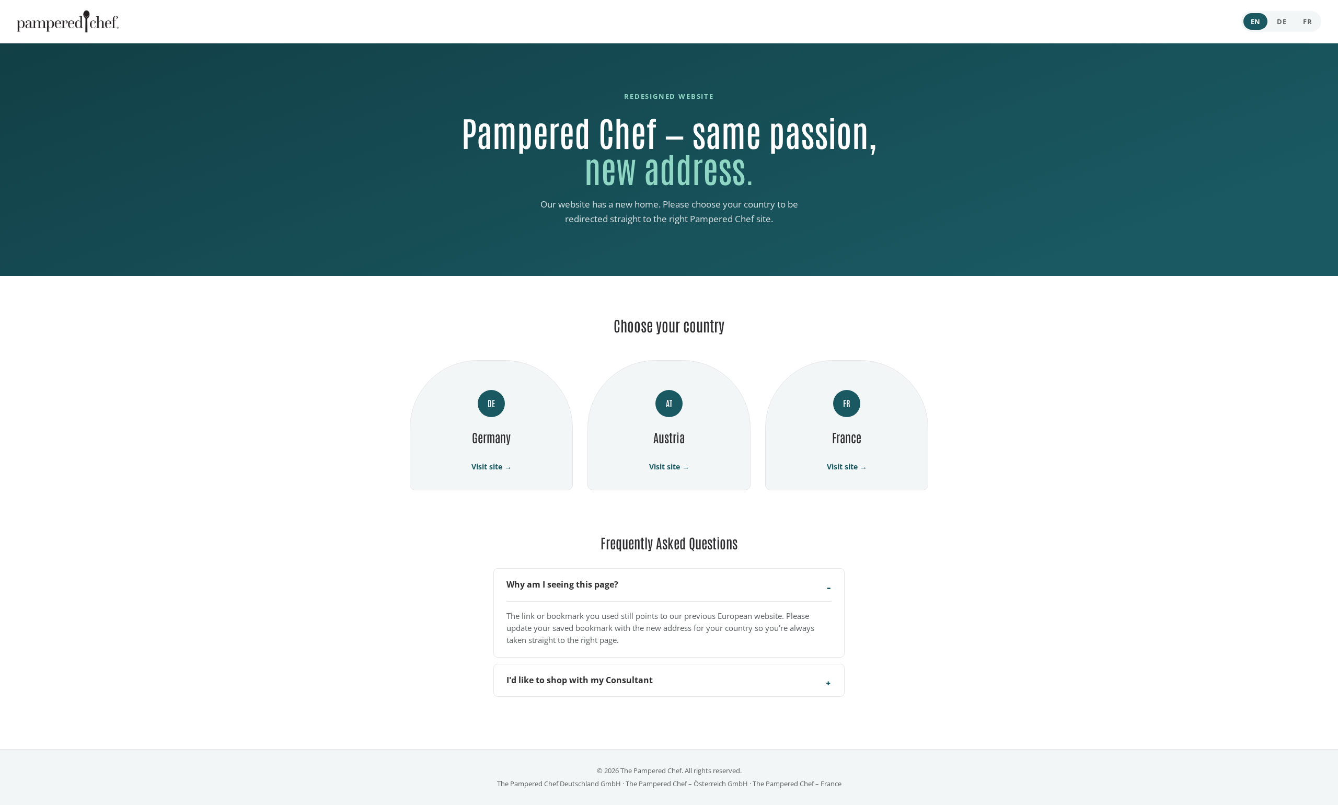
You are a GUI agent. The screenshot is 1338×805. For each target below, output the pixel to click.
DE (1281, 21)
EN (1256, 21)
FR (1307, 21)
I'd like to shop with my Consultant (579, 680)
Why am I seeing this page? (562, 584)
